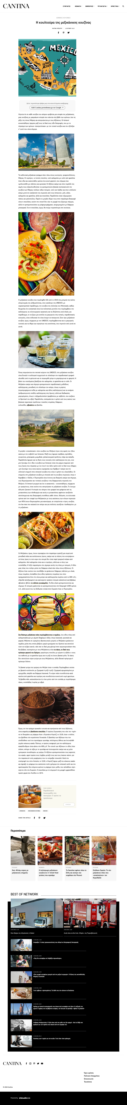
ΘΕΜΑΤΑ (41, 867)
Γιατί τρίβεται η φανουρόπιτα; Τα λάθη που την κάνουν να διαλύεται (53, 990)
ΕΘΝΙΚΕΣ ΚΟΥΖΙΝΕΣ (63, 18)
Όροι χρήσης (89, 1073)
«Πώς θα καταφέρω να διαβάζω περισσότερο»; (47, 958)
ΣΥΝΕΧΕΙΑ (68, 804)
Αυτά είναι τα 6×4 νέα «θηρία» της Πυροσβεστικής (80, 933)
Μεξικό (45, 811)
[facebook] (58, 33)
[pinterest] (63, 33)
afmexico (22, 811)
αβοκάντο (30, 405)
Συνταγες (66, 6)
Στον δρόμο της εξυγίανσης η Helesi (22, 933)
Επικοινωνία (88, 1079)
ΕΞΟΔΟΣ (14, 867)
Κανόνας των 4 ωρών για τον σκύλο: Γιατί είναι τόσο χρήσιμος (51, 1038)
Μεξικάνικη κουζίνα (34, 811)
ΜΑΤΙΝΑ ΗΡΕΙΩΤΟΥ (57, 28)
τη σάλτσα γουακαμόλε (39, 583)
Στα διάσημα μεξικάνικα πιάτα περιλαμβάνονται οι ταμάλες (39, 635)
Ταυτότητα (88, 1082)
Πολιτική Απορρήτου (91, 1076)
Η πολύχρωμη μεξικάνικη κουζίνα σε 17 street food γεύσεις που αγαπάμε (48, 872)
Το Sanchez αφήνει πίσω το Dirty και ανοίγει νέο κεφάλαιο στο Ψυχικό (76, 872)
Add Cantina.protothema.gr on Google (46, 108)
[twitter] (68, 33)
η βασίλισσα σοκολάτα (37, 731)
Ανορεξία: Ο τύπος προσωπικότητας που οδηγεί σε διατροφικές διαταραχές (55, 942)
